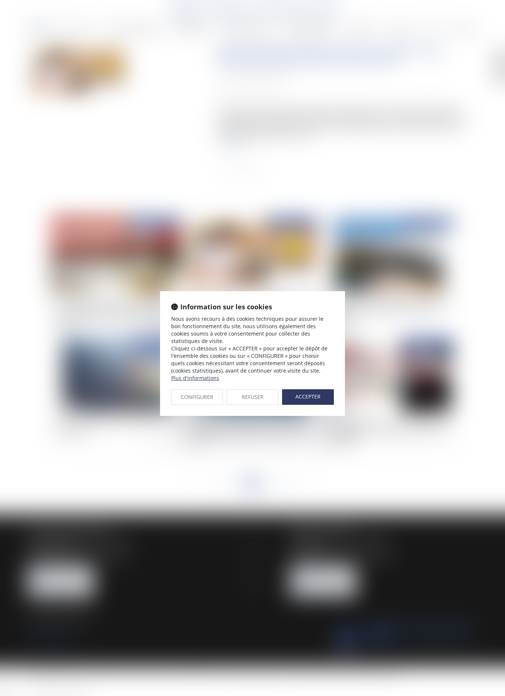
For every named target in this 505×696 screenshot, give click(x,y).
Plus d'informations (195, 377)
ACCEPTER (308, 396)
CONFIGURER (197, 396)
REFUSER (253, 396)
